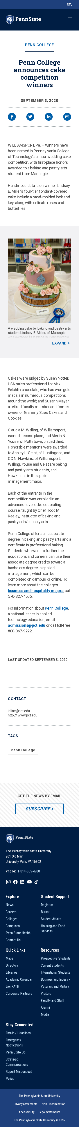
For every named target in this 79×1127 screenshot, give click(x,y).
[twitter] (30, 117)
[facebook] (12, 117)
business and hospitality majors (35, 590)
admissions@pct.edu (26, 625)
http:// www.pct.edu (22, 715)
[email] (67, 117)
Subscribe (37, 808)
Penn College (39, 45)
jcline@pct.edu (19, 711)
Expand (59, 343)
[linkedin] (49, 117)
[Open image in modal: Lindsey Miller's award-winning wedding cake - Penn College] (39, 281)
